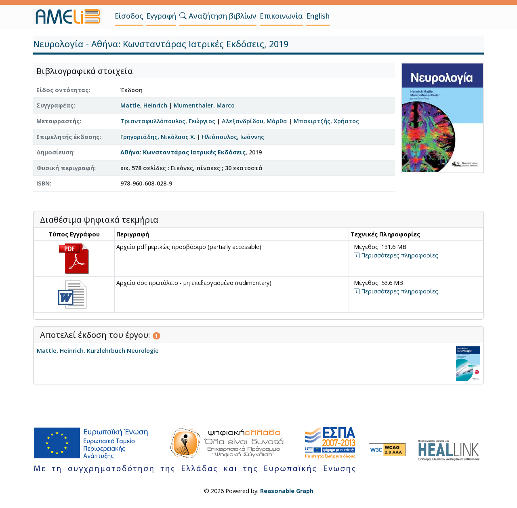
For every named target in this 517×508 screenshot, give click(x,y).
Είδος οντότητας (62, 90)
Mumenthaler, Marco (204, 105)
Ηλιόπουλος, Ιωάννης (233, 137)
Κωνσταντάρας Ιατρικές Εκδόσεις (194, 152)
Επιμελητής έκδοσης (67, 137)
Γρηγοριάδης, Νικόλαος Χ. (157, 137)
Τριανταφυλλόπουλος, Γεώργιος (167, 121)
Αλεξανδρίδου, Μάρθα (254, 121)
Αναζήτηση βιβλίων (221, 16)
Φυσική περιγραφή (65, 168)
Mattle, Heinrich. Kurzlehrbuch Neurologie (98, 350)
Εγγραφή (161, 16)
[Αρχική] (70, 16)
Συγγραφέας (55, 105)
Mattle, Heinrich (143, 105)
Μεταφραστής (58, 121)
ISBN (43, 183)
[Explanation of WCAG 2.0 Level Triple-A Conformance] (387, 449)
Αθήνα (130, 152)
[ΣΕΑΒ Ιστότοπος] (451, 449)
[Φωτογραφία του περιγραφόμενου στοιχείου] (442, 117)
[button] (183, 16)
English (318, 16)
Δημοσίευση (54, 152)
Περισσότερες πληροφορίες (398, 255)
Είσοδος (129, 16)
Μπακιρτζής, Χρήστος (326, 121)
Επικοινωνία (281, 16)
